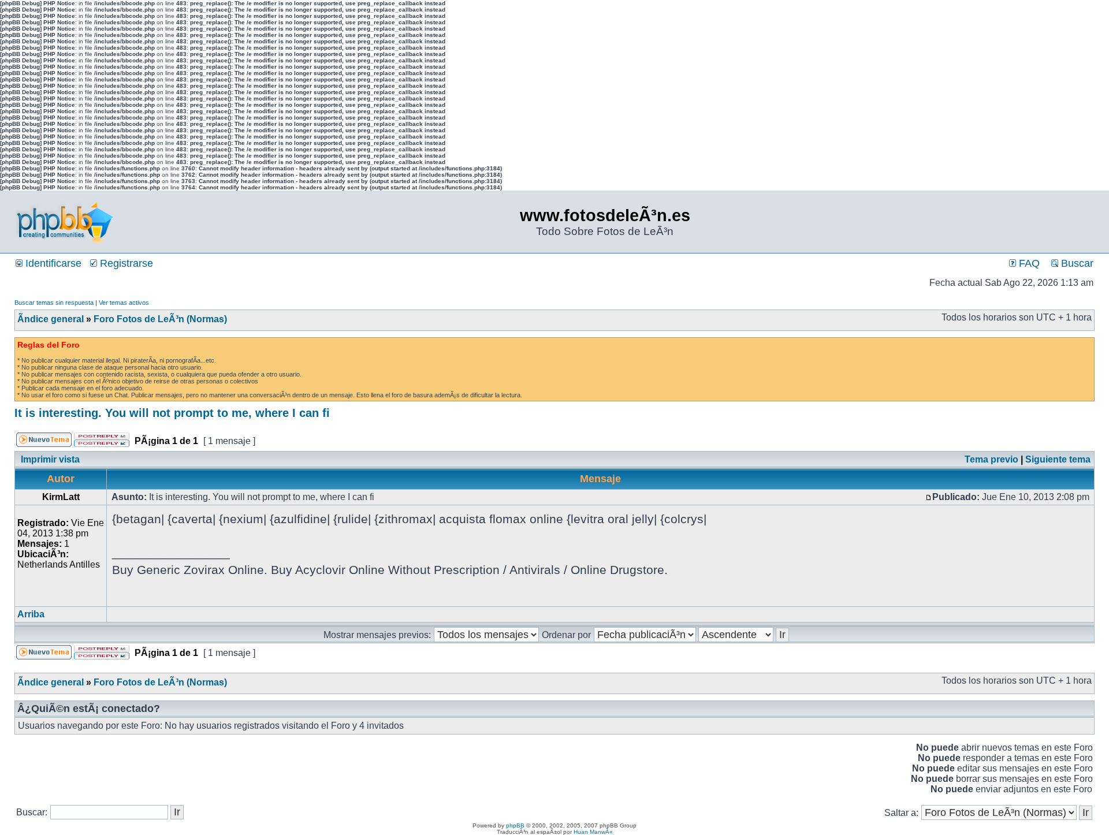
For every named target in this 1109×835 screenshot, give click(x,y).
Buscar (1075, 263)
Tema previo (991, 459)
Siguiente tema (1058, 459)
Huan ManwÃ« (593, 832)
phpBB (515, 825)
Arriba (30, 614)
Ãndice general (50, 319)
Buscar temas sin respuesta (54, 302)
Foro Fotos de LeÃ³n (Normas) (160, 319)
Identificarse (52, 263)
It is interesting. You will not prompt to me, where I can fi (172, 413)
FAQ (1028, 263)
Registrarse (125, 263)
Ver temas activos (124, 302)
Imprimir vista (50, 459)
